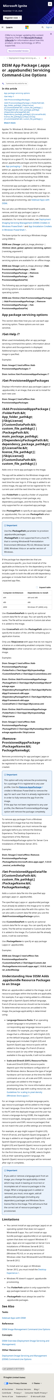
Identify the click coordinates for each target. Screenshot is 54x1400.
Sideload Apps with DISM (14, 1318)
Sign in (49, 27)
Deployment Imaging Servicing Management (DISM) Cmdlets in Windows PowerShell (26, 223)
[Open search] (42, 27)
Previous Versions (23, 1389)
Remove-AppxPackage (30, 787)
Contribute (6, 1393)
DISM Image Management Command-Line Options (26, 1329)
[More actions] (50, 58)
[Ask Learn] (45, 58)
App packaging (13, 166)
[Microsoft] (27, 27)
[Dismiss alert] (50, 4)
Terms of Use (7, 1396)
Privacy (17, 1393)
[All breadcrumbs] (4, 58)
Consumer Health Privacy (35, 1393)
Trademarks (21, 1396)
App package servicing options (17, 93)
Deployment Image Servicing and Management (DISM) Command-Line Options (23, 58)
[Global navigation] (2, 27)
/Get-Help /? (9, 96)
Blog (36, 1389)
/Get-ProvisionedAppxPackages (17, 99)
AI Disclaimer (7, 1389)
